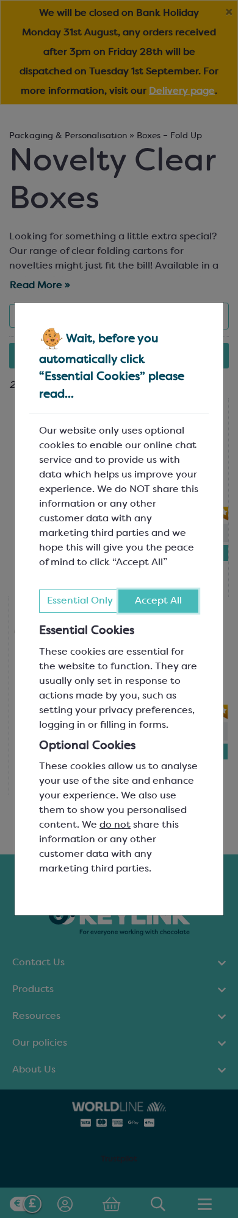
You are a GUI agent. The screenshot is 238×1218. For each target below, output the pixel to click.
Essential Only (80, 601)
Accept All (158, 601)
